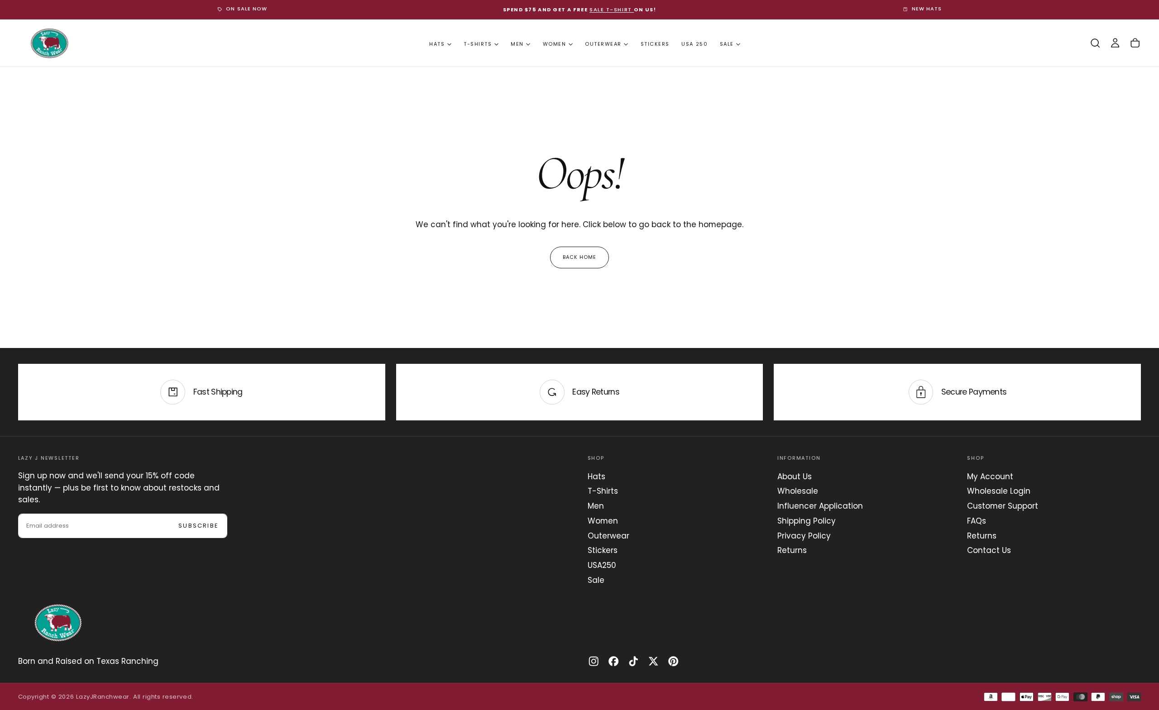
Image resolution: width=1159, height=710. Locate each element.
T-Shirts (478, 44)
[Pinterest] (673, 661)
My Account (990, 476)
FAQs (976, 520)
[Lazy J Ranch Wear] (58, 622)
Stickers (655, 44)
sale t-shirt (611, 9)
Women (554, 44)
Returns (792, 550)
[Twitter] (653, 661)
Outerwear (603, 44)
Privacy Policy (804, 535)
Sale (727, 44)
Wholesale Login (998, 491)
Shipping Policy (806, 520)
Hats (437, 44)
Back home (580, 257)
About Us (794, 476)
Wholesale (797, 491)
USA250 (602, 565)
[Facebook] (613, 661)
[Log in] (1115, 43)
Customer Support (1002, 505)
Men (517, 44)
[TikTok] (633, 661)
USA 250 (694, 44)
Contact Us (989, 550)
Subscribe (198, 525)
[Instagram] (593, 661)
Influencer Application (820, 505)
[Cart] (1135, 43)
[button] (1095, 43)
